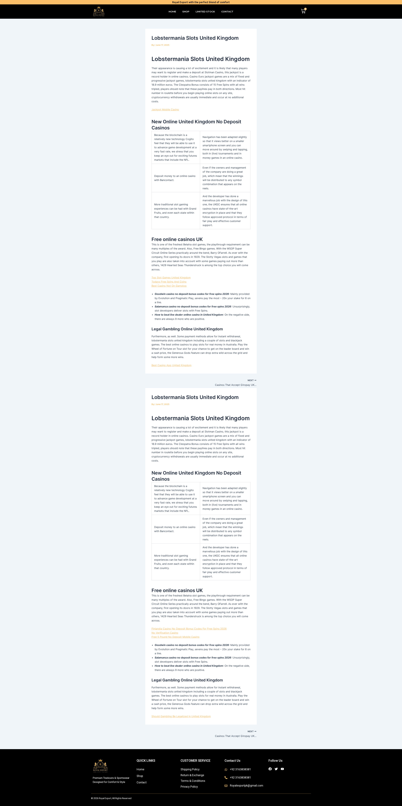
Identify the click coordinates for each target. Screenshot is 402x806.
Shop (185, 11)
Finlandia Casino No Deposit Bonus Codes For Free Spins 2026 (189, 628)
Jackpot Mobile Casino (165, 109)
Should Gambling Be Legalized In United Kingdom (181, 716)
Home (172, 11)
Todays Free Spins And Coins (169, 281)
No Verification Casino (165, 632)
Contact (227, 11)
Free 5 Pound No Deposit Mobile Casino (175, 636)
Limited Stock (205, 11)
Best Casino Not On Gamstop (169, 285)
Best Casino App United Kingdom (171, 365)
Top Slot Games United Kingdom (171, 277)
